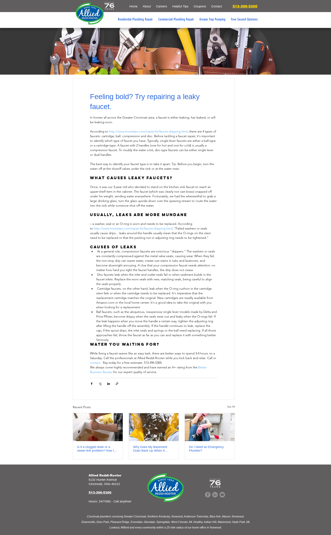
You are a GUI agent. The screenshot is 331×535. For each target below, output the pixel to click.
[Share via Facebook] (91, 383)
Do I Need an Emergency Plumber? (206, 448)
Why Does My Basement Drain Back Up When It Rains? (150, 448)
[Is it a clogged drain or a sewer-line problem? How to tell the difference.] (98, 427)
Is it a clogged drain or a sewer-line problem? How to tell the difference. (96, 448)
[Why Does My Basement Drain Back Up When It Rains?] (154, 427)
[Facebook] (207, 494)
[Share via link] (117, 383)
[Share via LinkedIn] (108, 383)
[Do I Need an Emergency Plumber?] (210, 427)
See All (231, 406)
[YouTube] (222, 494)
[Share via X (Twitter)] (100, 383)
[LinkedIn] (215, 494)
